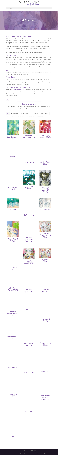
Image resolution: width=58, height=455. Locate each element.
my (16, 89)
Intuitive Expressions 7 (29, 290)
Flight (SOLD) (29, 162)
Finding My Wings (29, 188)
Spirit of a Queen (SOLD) (45, 136)
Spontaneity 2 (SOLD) (29, 344)
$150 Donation (34, 113)
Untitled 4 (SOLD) (13, 395)
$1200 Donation (25, 113)
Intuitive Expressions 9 (29, 262)
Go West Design (33, 453)
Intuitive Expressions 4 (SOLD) (45, 235)
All (7, 113)
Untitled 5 (45, 371)
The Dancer (12, 367)
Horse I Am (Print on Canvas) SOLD (45, 397)
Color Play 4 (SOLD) (13, 240)
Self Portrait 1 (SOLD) (12, 188)
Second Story (29, 372)
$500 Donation (20, 116)
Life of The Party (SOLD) (13, 289)
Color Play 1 (13, 209)
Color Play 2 (29, 215)
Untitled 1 (13, 156)
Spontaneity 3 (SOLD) (45, 344)
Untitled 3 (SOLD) (13, 268)
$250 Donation (44, 113)
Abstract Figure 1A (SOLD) (45, 190)
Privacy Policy (41, 453)
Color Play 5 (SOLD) (45, 320)
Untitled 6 (29, 309)
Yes (12, 436)
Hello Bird (29, 411)
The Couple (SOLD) (45, 260)
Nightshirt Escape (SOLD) (29, 136)
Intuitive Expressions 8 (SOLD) (29, 239)
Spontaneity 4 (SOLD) (12, 138)
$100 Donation (14, 113)
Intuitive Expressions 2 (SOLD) (12, 313)
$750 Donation (30, 116)
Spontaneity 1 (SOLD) (12, 337)
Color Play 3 (45, 209)
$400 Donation (10, 116)
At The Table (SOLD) (45, 163)
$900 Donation (40, 116)
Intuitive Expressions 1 (45, 290)
